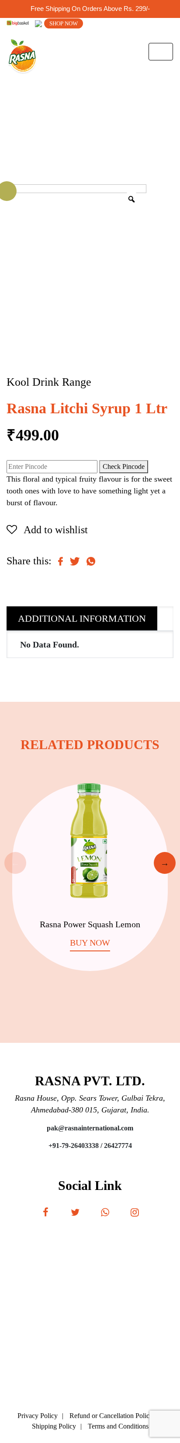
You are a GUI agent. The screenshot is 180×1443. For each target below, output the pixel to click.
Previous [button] (15, 863)
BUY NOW (90, 942)
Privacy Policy (37, 1415)
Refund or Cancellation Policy (111, 1415)
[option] (90, 868)
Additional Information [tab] (82, 618)
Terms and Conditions (118, 1426)
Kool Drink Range (49, 382)
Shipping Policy (54, 1426)
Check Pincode (124, 466)
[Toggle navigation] (161, 51)
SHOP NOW (63, 23)
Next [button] (165, 863)
